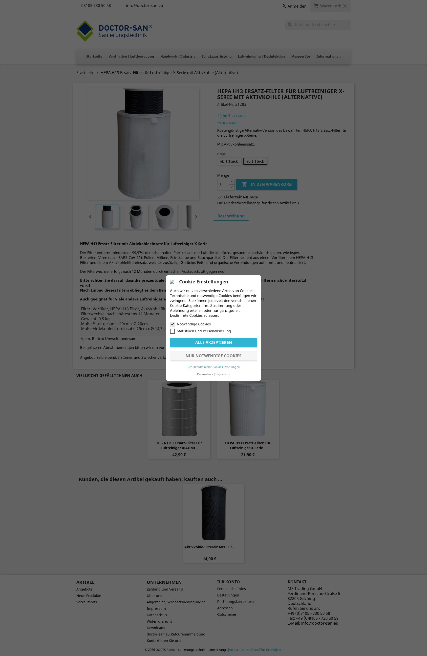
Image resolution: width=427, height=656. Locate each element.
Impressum (222, 374)
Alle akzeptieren (213, 342)
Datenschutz (205, 374)
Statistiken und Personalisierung (204, 331)
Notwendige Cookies (194, 324)
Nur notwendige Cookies (213, 356)
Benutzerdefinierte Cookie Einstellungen (214, 367)
